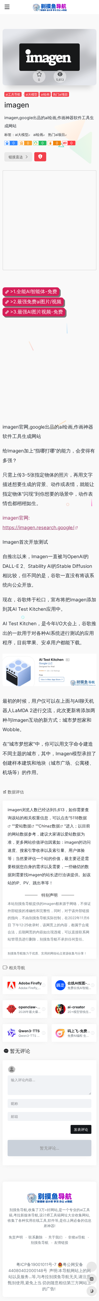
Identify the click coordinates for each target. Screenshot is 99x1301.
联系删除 (35, 1237)
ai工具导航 (13, 94)
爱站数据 (23, 825)
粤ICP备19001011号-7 (36, 1264)
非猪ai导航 (76, 1237)
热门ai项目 (60, 94)
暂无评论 (20, 1051)
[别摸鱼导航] (49, 7)
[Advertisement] (49, 220)
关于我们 (55, 1237)
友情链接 (61, 1242)
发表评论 (81, 1129)
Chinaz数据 (49, 825)
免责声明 (16, 1237)
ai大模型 (31, 94)
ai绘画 (45, 94)
